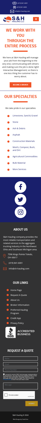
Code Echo (25, 419)
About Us (15, 300)
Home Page (16, 290)
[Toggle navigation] (36, 19)
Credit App (16, 318)
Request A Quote (19, 295)
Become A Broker (20, 85)
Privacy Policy (17, 323)
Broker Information (20, 304)
